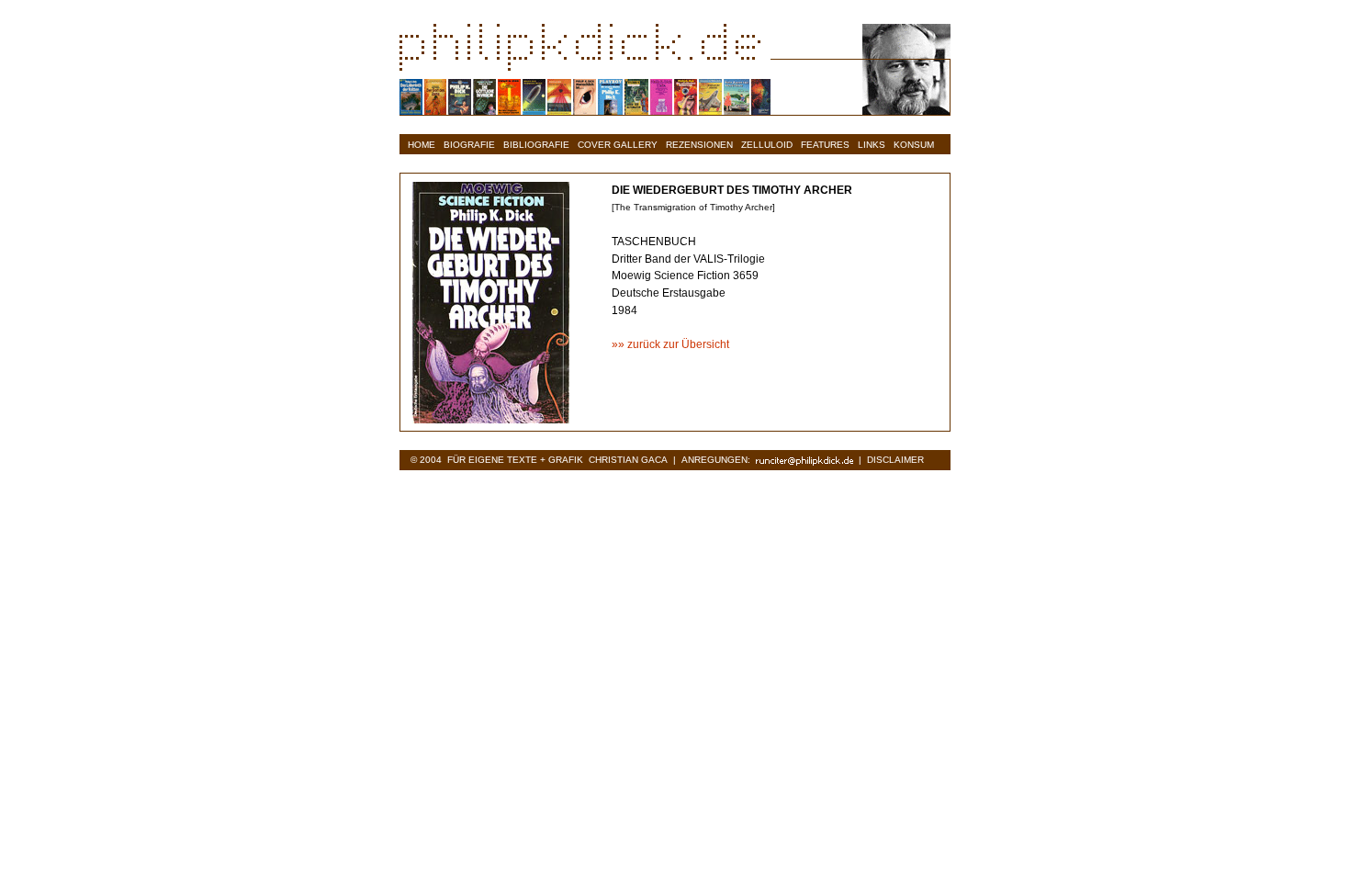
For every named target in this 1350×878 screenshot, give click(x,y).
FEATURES (825, 145)
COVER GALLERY (618, 145)
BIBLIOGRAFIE (536, 145)
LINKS (871, 145)
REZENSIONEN (699, 145)
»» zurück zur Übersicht (670, 344)
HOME (421, 145)
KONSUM (914, 145)
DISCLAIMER (895, 460)
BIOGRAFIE (469, 145)
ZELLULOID (767, 145)
